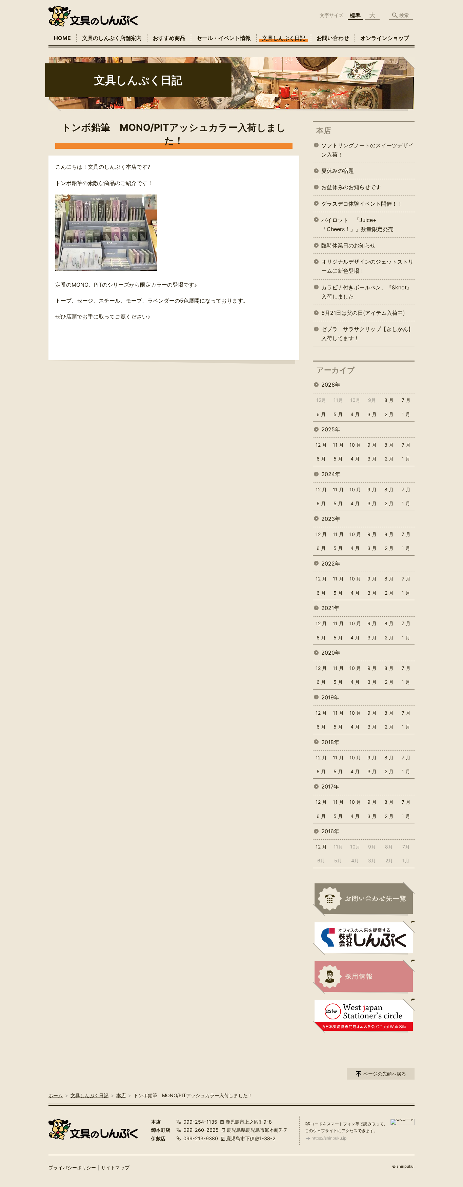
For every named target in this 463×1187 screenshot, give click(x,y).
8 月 (389, 400)
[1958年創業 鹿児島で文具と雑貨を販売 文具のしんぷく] (93, 16)
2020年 (330, 652)
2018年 (330, 742)
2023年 (330, 518)
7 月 (406, 400)
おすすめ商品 (169, 38)
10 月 (355, 445)
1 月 (406, 414)
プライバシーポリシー (72, 1167)
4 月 (355, 414)
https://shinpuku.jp (328, 1138)
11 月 (338, 445)
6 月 (321, 414)
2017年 (330, 786)
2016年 (330, 831)
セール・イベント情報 (224, 38)
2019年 (330, 697)
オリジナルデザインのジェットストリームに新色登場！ (367, 266)
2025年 (330, 429)
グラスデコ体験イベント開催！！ (362, 203)
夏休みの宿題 (337, 170)
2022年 (330, 563)
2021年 (330, 608)
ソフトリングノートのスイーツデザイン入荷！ (367, 150)
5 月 (338, 414)
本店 (323, 130)
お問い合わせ (333, 38)
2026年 (330, 384)
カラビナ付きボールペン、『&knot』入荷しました (366, 292)
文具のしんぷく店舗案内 (112, 38)
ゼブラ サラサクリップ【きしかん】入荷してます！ (367, 334)
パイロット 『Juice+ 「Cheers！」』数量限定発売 (357, 224)
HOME (62, 38)
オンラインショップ (384, 38)
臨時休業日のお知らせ (348, 245)
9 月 (372, 445)
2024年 (330, 474)
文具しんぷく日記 (283, 38)
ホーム (55, 1095)
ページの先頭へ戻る (384, 1074)
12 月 (321, 445)
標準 (355, 15)
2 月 (389, 414)
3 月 (372, 414)
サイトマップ (115, 1167)
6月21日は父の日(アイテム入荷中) (363, 312)
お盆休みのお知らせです (351, 187)
